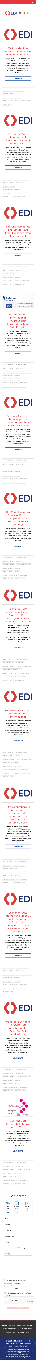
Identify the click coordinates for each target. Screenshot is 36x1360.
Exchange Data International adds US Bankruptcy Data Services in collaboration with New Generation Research (18, 922)
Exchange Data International (12, 97)
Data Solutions (8, 182)
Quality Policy (23, 1332)
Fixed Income (26, 100)
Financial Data (7, 100)
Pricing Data (18, 193)
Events (4, 1325)
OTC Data (6, 773)
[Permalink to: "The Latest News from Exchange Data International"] (18, 697)
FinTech (17, 100)
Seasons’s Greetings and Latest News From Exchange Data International (18, 231)
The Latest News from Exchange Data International (18, 713)
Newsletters (23, 769)
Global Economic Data (10, 382)
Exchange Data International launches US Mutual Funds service (18, 139)
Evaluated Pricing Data (23, 372)
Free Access (6, 104)
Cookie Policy (11, 1332)
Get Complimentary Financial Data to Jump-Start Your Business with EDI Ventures (18, 518)
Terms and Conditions (11, 1329)
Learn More (18, 78)
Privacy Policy (26, 1329)
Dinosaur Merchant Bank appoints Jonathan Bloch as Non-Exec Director (18, 420)
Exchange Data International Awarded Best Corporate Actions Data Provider (18, 321)
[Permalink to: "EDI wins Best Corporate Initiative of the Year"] (18, 1107)
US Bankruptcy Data (21, 988)
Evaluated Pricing (8, 93)
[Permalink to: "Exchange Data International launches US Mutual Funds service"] (18, 121)
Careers (12, 1325)
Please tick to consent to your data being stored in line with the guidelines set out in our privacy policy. (19, 1293)
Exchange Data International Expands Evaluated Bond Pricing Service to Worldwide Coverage (18, 615)
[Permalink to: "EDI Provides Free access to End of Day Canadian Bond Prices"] (18, 35)
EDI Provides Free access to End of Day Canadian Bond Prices (18, 51)
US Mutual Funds (20, 196)
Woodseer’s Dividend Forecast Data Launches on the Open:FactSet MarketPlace (18, 1028)
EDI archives (19, 90)
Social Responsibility (24, 1325)
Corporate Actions (22, 179)
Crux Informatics (8, 861)
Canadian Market (8, 90)
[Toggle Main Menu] (19, 13)
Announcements (8, 179)
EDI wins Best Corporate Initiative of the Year (18, 1124)
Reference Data (7, 196)
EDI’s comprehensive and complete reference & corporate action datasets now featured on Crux (18, 814)
